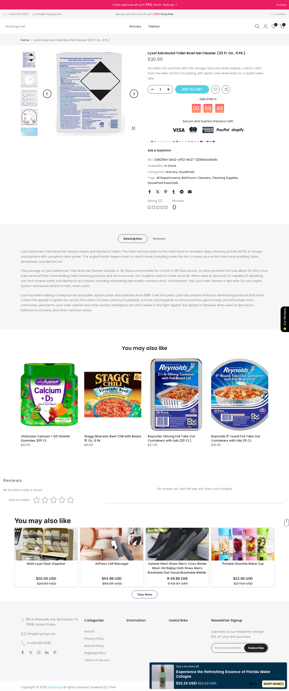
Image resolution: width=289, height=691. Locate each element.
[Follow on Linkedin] (47, 652)
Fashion (154, 26)
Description (133, 239)
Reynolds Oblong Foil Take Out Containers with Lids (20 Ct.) (171, 438)
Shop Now (167, 14)
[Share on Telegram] (182, 192)
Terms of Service (96, 660)
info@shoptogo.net (48, 14)
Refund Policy (94, 646)
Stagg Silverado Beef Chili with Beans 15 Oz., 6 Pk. (112, 438)
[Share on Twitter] (158, 192)
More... (254, 683)
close (9, 5)
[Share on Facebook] (149, 192)
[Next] (134, 94)
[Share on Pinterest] (166, 192)
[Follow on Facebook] (23, 652)
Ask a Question (159, 150)
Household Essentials (163, 183)
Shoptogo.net (15, 26)
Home (25, 40)
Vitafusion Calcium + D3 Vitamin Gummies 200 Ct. (45, 438)
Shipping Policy (95, 653)
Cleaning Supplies (225, 178)
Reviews (159, 239)
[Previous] (47, 94)
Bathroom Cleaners (196, 178)
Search (89, 631)
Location (280, 14)
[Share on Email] (190, 192)
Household (186, 172)
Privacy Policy (94, 639)
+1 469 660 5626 (18, 14)
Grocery (135, 26)
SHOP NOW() (274, 684)
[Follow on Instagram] (39, 652)
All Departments (168, 178)
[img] (158, 208)
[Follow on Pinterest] (55, 652)
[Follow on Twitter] (31, 652)
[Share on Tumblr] (174, 192)
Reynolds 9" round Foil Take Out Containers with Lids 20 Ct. (235, 438)
